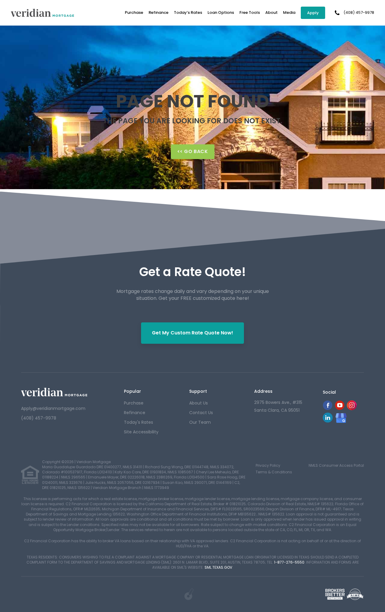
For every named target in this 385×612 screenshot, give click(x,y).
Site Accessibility (141, 432)
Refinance (158, 12)
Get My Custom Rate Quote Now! (192, 332)
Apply (313, 13)
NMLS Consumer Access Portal (336, 465)
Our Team (200, 422)
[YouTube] (339, 408)
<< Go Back (192, 151)
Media (289, 12)
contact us (201, 413)
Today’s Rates (188, 12)
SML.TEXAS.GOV (218, 567)
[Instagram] (352, 408)
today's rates (138, 422)
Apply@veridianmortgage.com (53, 408)
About (271, 12)
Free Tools (249, 12)
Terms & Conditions (274, 472)
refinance (134, 413)
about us (198, 403)
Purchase (134, 12)
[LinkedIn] (328, 420)
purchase (133, 403)
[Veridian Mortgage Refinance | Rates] (54, 392)
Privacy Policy (268, 465)
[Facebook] (327, 408)
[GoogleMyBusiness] (341, 417)
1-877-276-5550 (289, 562)
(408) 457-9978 (358, 12)
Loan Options (221, 12)
